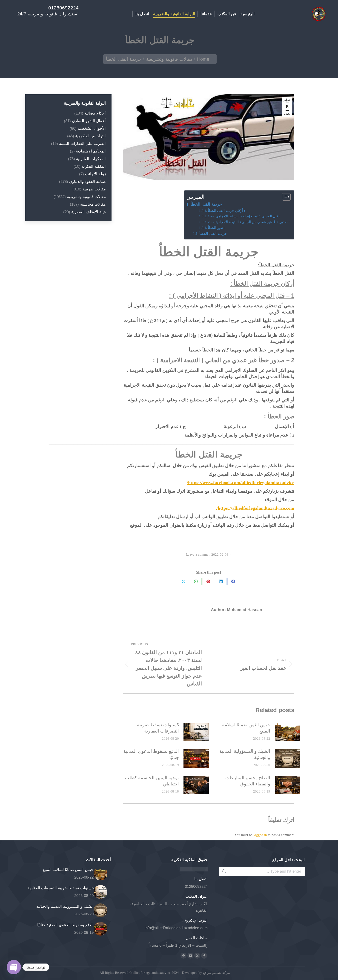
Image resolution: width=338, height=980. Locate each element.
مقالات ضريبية (94, 189)
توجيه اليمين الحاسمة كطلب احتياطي (152, 780)
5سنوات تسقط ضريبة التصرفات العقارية (158, 727)
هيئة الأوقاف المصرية (88, 212)
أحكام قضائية (95, 113)
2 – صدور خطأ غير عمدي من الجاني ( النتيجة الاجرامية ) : (248, 222)
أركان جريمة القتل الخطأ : (226, 211)
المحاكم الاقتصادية (91, 151)
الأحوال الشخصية (92, 128)
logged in (260, 835)
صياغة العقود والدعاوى (87, 181)
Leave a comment (198, 554)
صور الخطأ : (216, 228)
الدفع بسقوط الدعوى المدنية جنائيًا (151, 754)
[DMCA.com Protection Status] (194, 870)
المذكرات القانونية (91, 159)
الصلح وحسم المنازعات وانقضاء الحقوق (247, 780)
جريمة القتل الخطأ (206, 204)
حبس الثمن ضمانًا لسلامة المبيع (246, 727)
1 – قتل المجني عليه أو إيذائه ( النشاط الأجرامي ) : (244, 216)
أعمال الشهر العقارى (89, 121)
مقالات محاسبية (93, 204)
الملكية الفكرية (94, 166)
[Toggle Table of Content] (284, 197)
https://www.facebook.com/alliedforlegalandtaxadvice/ (240, 482)
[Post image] (287, 732)
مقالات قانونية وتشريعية (86, 197)
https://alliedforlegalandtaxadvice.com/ (255, 508)
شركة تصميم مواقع (216, 972)
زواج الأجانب (95, 174)
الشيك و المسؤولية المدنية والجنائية (244, 754)
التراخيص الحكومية (90, 136)
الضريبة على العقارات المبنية (82, 143)
